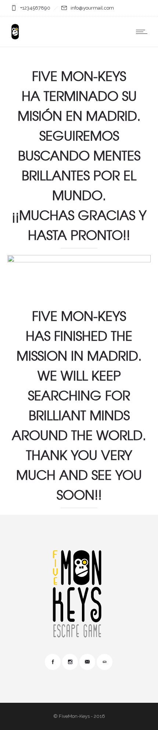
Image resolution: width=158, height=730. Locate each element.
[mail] (87, 662)
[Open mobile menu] (143, 31)
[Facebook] (52, 662)
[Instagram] (70, 662)
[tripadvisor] (104, 662)
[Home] (15, 37)
